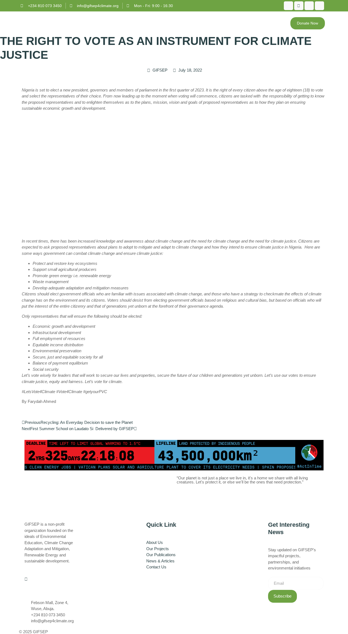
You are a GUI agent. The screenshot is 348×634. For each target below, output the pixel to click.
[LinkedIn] (319, 5)
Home (150, 23)
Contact (272, 23)
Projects (208, 23)
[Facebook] (288, 5)
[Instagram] (309, 5)
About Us (174, 23)
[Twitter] (298, 5)
